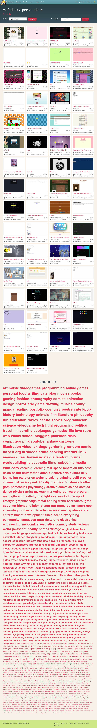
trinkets (22, 659)
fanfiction (70, 468)
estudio (5, 689)
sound (82, 664)
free (24, 596)
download (63, 713)
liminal (11, 683)
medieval (16, 672)
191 (69, 327)
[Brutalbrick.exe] (14, 76)
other (77, 575)
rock (56, 510)
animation (85, 350)
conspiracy (66, 672)
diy (47, 482)
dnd (40, 496)
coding (79, 403)
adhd (60, 698)
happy (36, 710)
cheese (49, 706)
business (85, 468)
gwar (16, 88)
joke (30, 706)
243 (69, 305)
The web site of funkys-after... (36, 259)
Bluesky (26, 723)
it (56, 537)
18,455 (68, 65)
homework (57, 679)
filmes (83, 634)
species (38, 693)
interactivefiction (86, 704)
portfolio (31, 285)
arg (18, 451)
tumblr (64, 656)
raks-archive (8, 261)
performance (32, 689)
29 (23, 370)
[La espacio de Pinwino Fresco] (83, 164)
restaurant (61, 668)
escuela (67, 653)
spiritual (88, 706)
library (88, 674)
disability (17, 702)
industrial (15, 700)
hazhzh (30, 327)
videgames (19, 710)
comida (84, 487)
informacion (6, 696)
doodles (71, 691)
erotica (46, 685)
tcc (53, 666)
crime (47, 700)
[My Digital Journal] (37, 338)
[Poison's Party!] (14, 98)
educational (56, 640)
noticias (68, 696)
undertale (62, 544)
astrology (74, 586)
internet (70, 451)
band (61, 567)
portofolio (8, 263)
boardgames (30, 631)
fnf (72, 610)
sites (51, 679)
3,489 (23, 86)
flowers (53, 541)
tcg (24, 710)
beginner (86, 708)
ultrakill (14, 693)
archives (21, 687)
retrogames (37, 676)
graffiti (30, 679)
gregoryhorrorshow (41, 263)
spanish (7, 619)
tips (9, 710)
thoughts (64, 537)
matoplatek (8, 348)
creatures (5, 706)
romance (41, 45)
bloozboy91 (31, 305)
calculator (51, 698)
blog (86, 45)
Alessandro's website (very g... (82, 281)
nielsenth (53, 65)
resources (47, 606)
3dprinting (6, 661)
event (33, 659)
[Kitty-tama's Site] (83, 54)
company (26, 691)
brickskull (7, 86)
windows (68, 596)
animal (46, 693)
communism (68, 625)
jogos (6, 589)
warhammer (29, 708)
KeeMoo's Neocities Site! (34, 128)
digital (52, 560)
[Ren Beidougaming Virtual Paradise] (14, 164)
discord (50, 544)
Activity (25, 2)
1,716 (69, 152)
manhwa (73, 640)
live (9, 689)
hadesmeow (77, 239)
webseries (55, 674)
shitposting (46, 679)
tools (25, 640)
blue (64, 634)
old (58, 648)
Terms (86, 723)
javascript (19, 529)
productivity (80, 708)
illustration (12, 446)
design (8, 403)
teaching (30, 606)
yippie (43, 241)
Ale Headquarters (78, 215)
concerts (72, 683)
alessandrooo (77, 283)
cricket (5, 672)
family (80, 599)
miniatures (54, 710)
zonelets (28, 628)
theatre (81, 567)
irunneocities (31, 348)
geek (18, 693)
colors (54, 668)
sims (47, 698)
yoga (76, 651)
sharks (77, 643)
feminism (49, 628)
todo (56, 698)
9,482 (92, 86)
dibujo (22, 693)
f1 (31, 646)
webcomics (30, 524)
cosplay (73, 544)
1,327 (23, 174)
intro (79, 592)
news (7, 472)
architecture (66, 541)
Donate (62, 723)
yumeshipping (19, 698)
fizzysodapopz (8, 239)
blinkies (33, 560)
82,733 (68, 43)
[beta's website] (37, 185)
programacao (80, 672)
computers (31, 197)
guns (69, 689)
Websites (11, 2)
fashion (23, 398)
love (78, 430)
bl (32, 619)
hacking (73, 533)
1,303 (46, 174)
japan (34, 548)
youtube (37, 441)
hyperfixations (87, 197)
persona (75, 656)
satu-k (6, 152)
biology (31, 541)
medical (19, 664)
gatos (6, 560)
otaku (47, 676)
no (80, 616)
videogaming (32, 674)
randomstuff (86, 700)
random (73, 446)
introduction (60, 606)
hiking (30, 592)
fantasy (52, 441)
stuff (30, 66)
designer (63, 708)
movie (6, 548)
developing (5, 710)
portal (83, 241)
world (56, 666)
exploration (14, 704)
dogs (43, 446)
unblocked (7, 653)
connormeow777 (78, 152)
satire (87, 698)
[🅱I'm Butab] (14, 185)
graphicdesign (26, 501)
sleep (59, 571)
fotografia (79, 625)
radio (90, 552)
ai (23, 451)
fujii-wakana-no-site (10, 370)
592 (69, 239)
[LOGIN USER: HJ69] (37, 76)
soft (78, 685)
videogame (26, 425)
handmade (41, 691)
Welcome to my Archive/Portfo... (14, 259)
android (84, 176)
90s (45, 45)
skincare (23, 661)
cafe (73, 646)
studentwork (37, 285)
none (58, 634)
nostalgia (46, 457)
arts (66, 472)
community (11, 519)
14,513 (91, 43)
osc (38, 606)
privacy (39, 625)
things (6, 643)
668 (46, 239)
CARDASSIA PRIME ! (10, 215)
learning (70, 219)
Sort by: (5, 19)
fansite (89, 619)
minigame (10, 372)
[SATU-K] (14, 142)
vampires (50, 579)
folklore (5, 687)
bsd (4, 668)
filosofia (5, 700)
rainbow (54, 706)
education (18, 419)
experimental (19, 560)
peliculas (21, 592)
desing (87, 702)
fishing (67, 668)
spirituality (49, 533)
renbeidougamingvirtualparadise (13, 174)
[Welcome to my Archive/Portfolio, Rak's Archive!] (14, 251)
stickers (43, 643)
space (7, 285)
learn (75, 670)
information (47, 552)
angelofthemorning (33, 43)
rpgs (14, 634)
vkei (84, 616)
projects (84, 219)
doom (35, 656)
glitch (55, 683)
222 (37, 45)
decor (75, 691)
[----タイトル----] (60, 120)
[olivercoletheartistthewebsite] (37, 360)
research (8, 567)
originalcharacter (83, 696)
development (18, 197)
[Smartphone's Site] (83, 316)
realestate (82, 648)
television (13, 579)
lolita (81, 646)
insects (15, 659)
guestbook (85, 132)
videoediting (70, 154)
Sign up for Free (80, 2)
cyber (53, 653)
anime (71, 387)
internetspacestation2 (10, 283)
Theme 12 (53, 325)
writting (85, 668)
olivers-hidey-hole (55, 261)
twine (46, 648)
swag (40, 110)
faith (67, 708)
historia (90, 643)
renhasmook (54, 283)
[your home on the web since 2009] (37, 32)
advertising (23, 704)
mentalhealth (38, 586)
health (16, 472)
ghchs (38, 610)
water (17, 681)
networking (72, 679)
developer (57, 596)
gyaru (38, 592)
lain (35, 589)
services (86, 653)
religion (34, 505)
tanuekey (76, 305)
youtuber (32, 698)
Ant (51, 84)
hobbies (62, 533)
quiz (42, 693)
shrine (6, 625)
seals (64, 687)
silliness (20, 708)
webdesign (43, 285)
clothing (77, 548)
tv (28, 462)
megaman (84, 88)
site (76, 564)
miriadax (22, 706)
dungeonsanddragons (72, 706)
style (14, 619)
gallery (6, 610)
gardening (57, 446)
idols (58, 700)
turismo (25, 676)
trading (48, 659)
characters (75, 501)
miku (67, 659)
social (88, 533)
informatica (17, 552)
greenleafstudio (32, 283)
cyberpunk (9, 533)
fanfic (13, 589)
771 (92, 217)
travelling (29, 637)
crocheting (52, 681)
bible (82, 670)
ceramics (89, 679)
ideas (11, 666)
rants (25, 679)
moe (67, 693)
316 (23, 283)
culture (30, 176)
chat (5, 556)
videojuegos (41, 430)
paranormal (66, 622)
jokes (12, 713)
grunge (77, 637)
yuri (71, 589)
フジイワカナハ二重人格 (11, 368)
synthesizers (25, 700)
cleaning (11, 670)
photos (44, 529)
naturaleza (14, 710)
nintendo (69, 552)
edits (8, 713)
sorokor (30, 65)
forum (41, 661)
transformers (34, 643)
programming (91, 132)
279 (92, 283)
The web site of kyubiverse (35, 215)
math (33, 472)
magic (26, 548)
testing (43, 560)
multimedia (42, 656)
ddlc (74, 710)
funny (61, 505)
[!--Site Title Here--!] (83, 120)
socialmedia (41, 637)
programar (56, 659)
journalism (27, 599)
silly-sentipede (31, 239)
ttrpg (40, 519)
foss (10, 685)
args (34, 646)
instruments (29, 704)
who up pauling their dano (57, 281)
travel (57, 307)
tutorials (87, 685)
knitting (40, 579)
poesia (79, 679)
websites (62, 560)
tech (12, 263)
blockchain (47, 691)
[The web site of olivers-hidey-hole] (60, 251)
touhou (72, 603)
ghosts (78, 683)
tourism (32, 672)
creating (5, 683)
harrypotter (24, 681)
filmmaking (77, 631)
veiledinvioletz (78, 348)
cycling (60, 683)
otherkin (5, 670)
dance (7, 491)
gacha (84, 679)
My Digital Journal (32, 346)
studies (70, 708)
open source (13, 723)
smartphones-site (78, 327)
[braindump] (14, 54)
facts (55, 702)
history (9, 414)
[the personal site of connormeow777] (83, 142)
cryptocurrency (33, 700)
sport (80, 496)
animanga (62, 666)
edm (79, 666)
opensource (90, 176)
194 (46, 327)
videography (83, 651)
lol (79, 622)
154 (92, 327)
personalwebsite (10, 88)
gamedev (60, 430)
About (56, 723)
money (43, 564)
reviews (83, 524)
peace (77, 710)
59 (92, 348)
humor (79, 606)
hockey (31, 668)
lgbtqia (29, 661)
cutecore (55, 472)
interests (40, 575)
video (26, 446)
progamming (73, 634)
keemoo (30, 130)
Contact (57, 725)
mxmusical (77, 86)
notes (10, 687)
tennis (5, 676)
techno (78, 661)
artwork (84, 666)
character (70, 687)
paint (53, 713)
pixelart (18, 491)
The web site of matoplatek (12, 346)
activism (7, 631)
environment (23, 648)
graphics (57, 482)
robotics (29, 634)
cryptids (5, 685)
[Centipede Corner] (37, 229)
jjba (47, 683)
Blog (71, 723)
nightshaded (54, 174)
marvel (64, 586)
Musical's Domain (78, 84)
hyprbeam (53, 43)
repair (26, 706)
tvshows (40, 567)
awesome (25, 643)
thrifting (24, 670)
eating (22, 672)
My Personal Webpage (34, 303)
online (6, 616)
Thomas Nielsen (55, 63)
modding (8, 599)
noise (32, 625)
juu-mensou (54, 130)
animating (82, 698)
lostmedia (51, 693)
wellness (70, 676)
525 (69, 261)
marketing (54, 491)
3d (66, 482)
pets (82, 537)
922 (92, 196)
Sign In (90, 2)
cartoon (46, 592)
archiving (41, 713)
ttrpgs (59, 552)
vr (79, 582)
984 (23, 196)
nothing (8, 564)
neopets (83, 706)
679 (23, 239)
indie (71, 496)
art (23, 45)
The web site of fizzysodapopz (13, 237)
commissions (68, 487)
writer (14, 685)
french (76, 687)
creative (21, 132)
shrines (51, 685)
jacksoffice (30, 86)
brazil (15, 674)
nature (44, 419)
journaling (10, 477)
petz (62, 679)
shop (55, 548)
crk (36, 691)
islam (39, 704)
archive (19, 219)
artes (73, 653)
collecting (8, 582)
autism (68, 575)
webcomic (66, 462)
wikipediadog (54, 196)
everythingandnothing (87, 110)
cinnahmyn (77, 196)
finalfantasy (35, 708)
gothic (83, 586)
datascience (25, 713)
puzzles (49, 599)
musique (72, 698)
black (64, 702)
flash (69, 656)
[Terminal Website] (83, 229)
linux (82, 451)
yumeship (36, 653)
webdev (61, 646)
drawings (57, 592)
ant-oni (53, 86)
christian (10, 674)
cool (37, 110)
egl (79, 670)
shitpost (88, 691)
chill (81, 668)
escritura (76, 689)
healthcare (73, 668)
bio (55, 599)
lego (27, 659)
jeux (33, 706)
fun (5, 419)
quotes (42, 683)
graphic (44, 634)
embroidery (82, 702)
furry (56, 409)
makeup (40, 491)
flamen (29, 152)
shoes (45, 670)
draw (63, 648)
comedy (61, 524)
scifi (76, 477)
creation (20, 674)
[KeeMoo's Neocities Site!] (37, 120)
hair (60, 674)
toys (29, 589)
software (69, 491)
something (37, 706)
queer (21, 457)
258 (46, 305)
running (57, 625)
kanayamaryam (63, 328)
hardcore (18, 670)
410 (92, 261)
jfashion (59, 613)
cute (77, 409)
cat (17, 482)
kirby (43, 110)
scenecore (73, 628)
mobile (19, 685)
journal (30, 350)
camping (80, 691)
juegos (74, 560)
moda (83, 544)
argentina (62, 710)
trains (90, 648)
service (51, 672)
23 (46, 370)
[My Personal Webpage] (37, 294)
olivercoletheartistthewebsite (35, 368)
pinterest (83, 628)
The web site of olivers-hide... (59, 259)
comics (7, 45)
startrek (15, 219)
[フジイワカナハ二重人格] (14, 360)
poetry (43, 176)
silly (84, 472)
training (43, 698)
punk (34, 482)
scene (58, 515)
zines (48, 515)
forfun (37, 88)
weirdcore (22, 544)
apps (41, 589)
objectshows (40, 619)
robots (21, 606)
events (89, 579)
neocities (62, 693)
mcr (62, 651)
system (51, 582)
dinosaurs (57, 637)
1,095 (92, 174)
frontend (51, 708)
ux (44, 689)
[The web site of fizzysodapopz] (14, 229)
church (38, 698)
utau (35, 628)
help (48, 653)
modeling (48, 666)
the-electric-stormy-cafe (57, 217)
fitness (24, 556)
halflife (87, 241)
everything (71, 515)
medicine (15, 596)
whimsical (11, 702)
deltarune (52, 519)
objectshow (78, 328)
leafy (28, 281)
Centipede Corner (32, 237)
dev (86, 640)
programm (16, 706)
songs (41, 628)
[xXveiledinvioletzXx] (83, 338)
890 (23, 217)
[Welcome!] (60, 98)
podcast (7, 634)
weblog (60, 350)
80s (77, 646)
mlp (85, 548)
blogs (20, 533)
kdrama (16, 666)
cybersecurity (57, 564)
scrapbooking (18, 676)
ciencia (4, 708)
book (6, 552)
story (76, 510)
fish (75, 579)
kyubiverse (31, 217)
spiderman (63, 689)
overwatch (76, 702)
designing (68, 637)
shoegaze (15, 691)
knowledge (58, 672)
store (91, 646)
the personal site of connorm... (82, 150)
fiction (43, 472)
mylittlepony (45, 687)
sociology (69, 664)
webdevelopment (12, 603)
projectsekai (69, 713)
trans (62, 501)
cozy (65, 640)
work (59, 579)
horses (34, 651)
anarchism (51, 643)
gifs (49, 619)
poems (31, 579)
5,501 (69, 108)
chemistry (10, 646)
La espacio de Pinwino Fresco (82, 172)
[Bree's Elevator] (60, 294)
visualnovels (39, 582)
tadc (79, 706)
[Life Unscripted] (60, 338)
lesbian (37, 640)
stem (27, 702)
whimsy (63, 599)
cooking (56, 451)
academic (34, 685)
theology (20, 679)
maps (34, 666)
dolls (60, 575)
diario (40, 708)
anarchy (15, 687)
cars (15, 467)
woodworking (87, 710)
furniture (65, 683)
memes (9, 457)
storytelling (33, 537)
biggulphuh (31, 196)
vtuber (21, 537)
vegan (91, 702)
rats (43, 676)
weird (7, 529)
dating (70, 704)
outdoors (7, 637)
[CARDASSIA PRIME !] (14, 207)
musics (25, 696)
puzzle (28, 582)
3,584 (46, 86)
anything (26, 564)
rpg (53, 505)
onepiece (57, 685)
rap (85, 592)
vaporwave (36, 556)
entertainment (93, 285)
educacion (18, 541)
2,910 (92, 130)
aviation (14, 679)
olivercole (30, 370)
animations (9, 592)
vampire (10, 691)
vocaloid (26, 468)
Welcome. (53, 172)
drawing (84, 154)
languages (28, 519)
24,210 (22, 65)
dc (71, 659)
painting (65, 477)
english (67, 592)
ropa (63, 664)
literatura (17, 640)
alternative (31, 552)
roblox (53, 176)
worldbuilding (14, 462)
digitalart (10, 241)
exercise (9, 704)
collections (45, 307)
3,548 (46, 130)
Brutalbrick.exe (8, 84)
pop (54, 648)
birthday (78, 596)
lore (41, 544)
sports (56, 419)
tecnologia (70, 571)
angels (16, 668)
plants (45, 505)
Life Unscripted (54, 346)
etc (21, 477)
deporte (32, 648)
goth (6, 487)
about (82, 560)
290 (46, 283)
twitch (58, 628)
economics (40, 666)
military (10, 700)
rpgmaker (34, 687)
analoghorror (79, 681)
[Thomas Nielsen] (60, 54)
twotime (63, 176)
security (73, 616)
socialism (6, 664)
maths (17, 643)
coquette (38, 599)
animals (42, 414)
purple (21, 668)
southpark (76, 659)
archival (4, 713)
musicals (29, 610)
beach (67, 702)
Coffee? (52, 215)
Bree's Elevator (54, 303)
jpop (22, 646)
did (33, 679)
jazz (50, 648)
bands (26, 668)
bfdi (75, 622)
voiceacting (84, 683)
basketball (9, 537)
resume (50, 586)
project (33, 544)
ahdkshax (53, 108)
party (72, 700)
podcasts (90, 666)
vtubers (6, 651)
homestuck (93, 241)
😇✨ (28, 63)
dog (51, 603)
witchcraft (21, 567)
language (44, 548)
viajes (54, 700)
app (74, 592)
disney (55, 696)
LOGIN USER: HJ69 (33, 84)
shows (74, 482)
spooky (80, 704)
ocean (85, 613)
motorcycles (57, 708)
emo (6, 467)
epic (69, 661)
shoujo (57, 693)
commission (61, 696)
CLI (67, 723)
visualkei (35, 704)
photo (82, 579)
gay (27, 533)
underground (72, 693)
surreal (88, 676)
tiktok (34, 664)
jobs (49, 710)
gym (90, 586)
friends (22, 505)
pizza (45, 610)
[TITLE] (83, 294)
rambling (56, 704)
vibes (85, 693)
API (75, 723)
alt (78, 619)
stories (30, 477)
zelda (52, 702)
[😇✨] (37, 54)
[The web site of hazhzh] (37, 316)
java (91, 664)
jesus (86, 646)
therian (84, 659)
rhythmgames (74, 696)
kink (62, 706)
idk (6, 197)
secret (49, 713)
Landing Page (8, 281)
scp (20, 700)
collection (56, 651)
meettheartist (16, 241)
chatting (29, 664)
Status (80, 723)
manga (8, 409)
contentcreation (79, 197)
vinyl (51, 696)
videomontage (62, 154)
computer (9, 544)
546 (46, 261)
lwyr (5, 325)
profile (85, 575)
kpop (86, 409)
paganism (5, 702)
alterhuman (38, 681)
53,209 (22, 43)
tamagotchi (10, 706)
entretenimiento (10, 708)
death (52, 634)
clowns (15, 648)
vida (28, 670)
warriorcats (40, 659)
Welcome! (53, 106)
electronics (68, 519)
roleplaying (63, 616)
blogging (89, 66)
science (9, 425)
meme (6, 596)
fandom (62, 457)
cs (48, 696)
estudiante (82, 676)
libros (23, 579)
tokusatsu (31, 713)
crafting (81, 552)
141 (23, 348)
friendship (45, 672)
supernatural (18, 656)
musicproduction (71, 685)
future (76, 700)
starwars (39, 648)
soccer (7, 541)
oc (5, 451)
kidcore (73, 672)
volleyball (65, 631)
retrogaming (78, 88)
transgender (9, 586)
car (83, 637)
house (71, 702)
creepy (43, 653)
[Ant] (60, 76)
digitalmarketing (80, 674)
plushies (48, 625)
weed (90, 659)
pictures (44, 631)
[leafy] (37, 273)
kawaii (32, 457)
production (17, 631)
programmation (7, 693)
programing (64, 425)
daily (30, 693)
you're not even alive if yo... (81, 106)
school (28, 435)
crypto (17, 571)
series (24, 482)
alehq (75, 217)
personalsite (13, 45)
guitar (71, 505)
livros (17, 646)
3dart (28, 685)
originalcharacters (73, 529)
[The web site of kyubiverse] (37, 207)
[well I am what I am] (14, 32)
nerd (62, 659)
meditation (5, 698)
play (18, 689)
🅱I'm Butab (7, 194)
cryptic (42, 350)
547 (23, 261)
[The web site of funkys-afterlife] (37, 251)
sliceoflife (38, 154)
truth (60, 687)
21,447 (45, 65)
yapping (48, 674)
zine (70, 606)
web (6, 435)
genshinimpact (88, 681)
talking (51, 683)
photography (62, 307)
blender (38, 613)
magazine (38, 679)
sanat (58, 691)
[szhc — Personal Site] (83, 251)
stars (73, 619)
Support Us (39, 2)
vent (12, 643)
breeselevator (54, 305)
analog (29, 666)
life (71, 430)
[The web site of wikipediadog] (60, 185)
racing (27, 672)
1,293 (69, 174)
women (52, 676)
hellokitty (7, 640)
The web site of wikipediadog (58, 194)
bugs (70, 564)
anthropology (41, 674)
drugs (15, 683)
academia (63, 670)
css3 (65, 706)
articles (21, 691)
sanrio (62, 496)
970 (46, 108)
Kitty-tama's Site (78, 63)
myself (32, 616)
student (45, 640)
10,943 (91, 65)
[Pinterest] (14, 294)
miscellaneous (29, 710)
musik (16, 708)
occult (35, 571)
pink (26, 441)
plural (40, 670)
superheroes (54, 687)
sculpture (70, 670)
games (77, 307)
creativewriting (36, 696)
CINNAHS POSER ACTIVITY (82, 194)
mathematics (10, 606)
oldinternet (44, 696)
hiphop (44, 622)
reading (22, 409)
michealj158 (31, 108)
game (40, 403)
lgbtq (87, 501)
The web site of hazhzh (34, 325)
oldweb (79, 541)
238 (23, 327)
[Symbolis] (37, 164)
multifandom (75, 704)
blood (39, 700)
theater (83, 643)
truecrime (6, 666)
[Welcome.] (60, 164)
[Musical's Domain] (83, 76)
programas (48, 668)
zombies (75, 708)
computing (70, 648)
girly (76, 648)
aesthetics (46, 524)
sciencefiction (59, 676)
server (50, 689)
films (52, 462)
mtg (47, 689)
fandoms (42, 541)
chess (17, 599)
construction (26, 653)
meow (61, 619)
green (52, 661)
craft (82, 619)
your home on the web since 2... (36, 41)
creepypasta (33, 596)
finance (51, 575)
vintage (55, 529)
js (78, 668)
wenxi (6, 65)
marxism (59, 702)
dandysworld (56, 689)
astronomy (50, 556)
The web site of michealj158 (35, 106)
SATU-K (6, 150)
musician (45, 710)
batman (40, 689)
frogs (75, 676)
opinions (70, 710)
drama (53, 664)
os (84, 691)
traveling (47, 616)
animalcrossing (44, 704)
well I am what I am (9, 41)
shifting (46, 708)
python (72, 599)
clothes (24, 510)
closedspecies (28, 683)
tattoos (12, 664)
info (35, 564)
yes (24, 664)
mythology (17, 610)
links (52, 610)
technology (25, 414)
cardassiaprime (9, 217)
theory (81, 687)
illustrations (24, 689)
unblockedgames (65, 700)
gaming (9, 398)
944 (69, 196)
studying (14, 616)
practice (32, 691)
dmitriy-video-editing (56, 152)
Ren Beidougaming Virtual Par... (13, 172)
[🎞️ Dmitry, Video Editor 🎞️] (60, 142)
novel (54, 646)
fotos (35, 702)
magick (58, 706)
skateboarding (52, 589)
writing (60, 110)
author (68, 666)
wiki (57, 586)
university (36, 683)
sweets (30, 696)
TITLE (75, 303)
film (53, 414)
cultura (87, 664)
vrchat (80, 700)
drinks (20, 713)
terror (4, 674)
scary (87, 672)
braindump (7, 63)
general (30, 676)
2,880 (23, 152)
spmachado (31, 174)
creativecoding (9, 66)
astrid (67, 45)
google (23, 702)
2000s (53, 350)
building (20, 683)
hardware (15, 661)
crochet (85, 477)
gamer (82, 656)
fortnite (79, 610)
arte (30, 403)
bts (49, 637)
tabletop (58, 664)
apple (20, 696)
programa (66, 674)
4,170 (92, 108)
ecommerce (69, 643)
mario (5, 648)
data (67, 619)
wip (82, 564)
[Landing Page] (14, 273)
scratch (67, 646)
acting (27, 646)
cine (54, 616)
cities (92, 710)
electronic (60, 643)
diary (76, 45)
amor (39, 616)
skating (67, 651)
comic (86, 446)
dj (72, 651)
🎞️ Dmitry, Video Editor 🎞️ (58, 150)
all (4, 579)
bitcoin (57, 661)
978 (46, 196)
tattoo (63, 681)
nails (65, 676)
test (6, 328)
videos (31, 451)
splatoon (45, 596)
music (55, 285)
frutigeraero (47, 571)
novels (59, 610)
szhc (75, 261)
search (10, 672)
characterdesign (73, 613)
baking (53, 477)
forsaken (58, 176)
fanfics (82, 685)
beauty (33, 529)
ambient (10, 676)
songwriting (66, 698)
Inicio (28, 150)
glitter (33, 693)
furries (26, 571)
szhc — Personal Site (79, 259)
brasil (37, 634)
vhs (36, 668)
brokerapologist (9, 305)
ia (81, 693)
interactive (42, 603)
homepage (34, 670)
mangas (74, 666)
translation (28, 656)
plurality (49, 651)
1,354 (92, 152)
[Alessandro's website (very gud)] (83, 273)
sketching (23, 666)
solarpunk (26, 698)
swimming (84, 661)
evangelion (44, 702)
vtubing (31, 702)
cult (24, 708)
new (51, 700)
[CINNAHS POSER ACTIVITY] (83, 185)
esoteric (27, 687)
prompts (16, 713)
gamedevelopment (22, 575)
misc (49, 646)
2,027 (46, 152)
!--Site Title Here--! (78, 128)
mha (49, 702)
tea (45, 646)
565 (69, 86)
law (38, 622)
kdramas (30, 681)
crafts (43, 451)
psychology (36, 487)
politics (81, 425)
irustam (76, 130)
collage (23, 66)
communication (14, 696)
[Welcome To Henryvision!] (14, 120)
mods (46, 681)
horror (21, 403)
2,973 (69, 130)
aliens (64, 589)
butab (6, 196)
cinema (8, 482)
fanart (80, 505)
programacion (75, 419)
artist (64, 110)
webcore (36, 533)
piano (67, 610)
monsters (76, 664)
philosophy (83, 414)
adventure (21, 613)
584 (92, 239)
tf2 (38, 631)
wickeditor (8, 132)
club (58, 710)
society (24, 685)
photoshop (58, 713)
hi (15, 664)
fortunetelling (17, 372)
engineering (11, 524)
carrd (30, 613)
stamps (78, 589)
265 (23, 305)
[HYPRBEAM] (60, 32)
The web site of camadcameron (59, 237)
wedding (38, 672)
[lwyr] (14, 316)
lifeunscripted (54, 348)
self (66, 710)
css (53, 496)
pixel (10, 622)
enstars (72, 674)
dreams (73, 582)
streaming (10, 510)
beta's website (31, 194)
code (84, 510)
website (41, 477)
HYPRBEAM (54, 41)
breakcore (8, 628)
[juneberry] (83, 32)
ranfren (45, 713)
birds (17, 564)
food (23, 393)
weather (46, 661)
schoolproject (70, 681)
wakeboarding (70, 307)
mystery (88, 596)
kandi (35, 661)
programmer (7, 656)
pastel (21, 651)
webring (40, 710)
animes (7, 571)
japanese (51, 567)
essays (85, 582)
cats (44, 393)
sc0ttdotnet (77, 108)
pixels (80, 603)
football (85, 482)
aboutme (68, 176)
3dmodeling (18, 637)
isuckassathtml (20, 285)
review (88, 689)
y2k (11, 451)
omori (80, 640)
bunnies (18, 622)
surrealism (63, 661)
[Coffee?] (60, 207)
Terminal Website (78, 237)
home (13, 625)
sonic (60, 241)
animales (89, 656)
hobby (47, 613)
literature (39, 176)
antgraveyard (8, 43)
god (4, 646)
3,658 (23, 130)
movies (63, 393)
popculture (61, 603)
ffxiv (64, 628)
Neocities (5, 723)
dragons (88, 606)
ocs (48, 409)
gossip (66, 704)
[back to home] (3, 3)
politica (36, 713)
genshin (19, 582)
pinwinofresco (77, 174)
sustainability (7, 679)
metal (42, 501)
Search (18, 2)
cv (43, 681)
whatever (41, 651)
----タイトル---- (54, 128)
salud (73, 661)
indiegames (54, 622)
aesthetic (39, 462)
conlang (14, 689)
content (5, 691)
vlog (31, 640)
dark (5, 622)
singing (84, 66)
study (72, 524)
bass (19, 704)
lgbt (47, 496)
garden (13, 681)
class (43, 700)
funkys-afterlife (31, 261)
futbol (26, 586)
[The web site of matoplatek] (14, 338)
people (48, 664)
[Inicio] (37, 142)
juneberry (76, 41)
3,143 (46, 43)
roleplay (46, 510)
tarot (19, 586)
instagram (12, 698)
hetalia (59, 681)
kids (72, 689)
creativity (29, 496)
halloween (51, 670)
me (5, 496)
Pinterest (6, 303)
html (49, 425)
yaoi (31, 567)
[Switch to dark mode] (95, 2)
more (39, 702)
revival (77, 698)
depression (6, 681)
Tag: (55, 19)
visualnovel (9, 668)
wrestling (18, 628)
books (34, 176)
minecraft (21, 430)
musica (66, 403)
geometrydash (44, 706)
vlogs (39, 687)
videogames (62, 45)
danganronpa (29, 622)
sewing (66, 510)
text (25, 674)
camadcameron (55, 239)
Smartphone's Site (78, 325)
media (81, 462)
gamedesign (29, 603)
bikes (26, 693)
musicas (40, 685)
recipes (21, 619)
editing (52, 501)
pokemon (58, 435)
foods (19, 625)
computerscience (58, 88)
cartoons (66, 441)
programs (82, 689)
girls (9, 648)
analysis (87, 670)
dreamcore (8, 613)
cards (63, 685)
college (15, 651)
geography (55, 631)
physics (84, 556)
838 (46, 217)
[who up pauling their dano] (60, 273)
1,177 (23, 108)
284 (69, 283)
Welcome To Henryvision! (11, 128)
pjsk (28, 619)
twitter (4, 704)
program (83, 491)
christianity (87, 622)
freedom (41, 668)
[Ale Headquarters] (83, 207)
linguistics (62, 582)
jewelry (20, 634)
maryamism (54, 327)
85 (69, 348)
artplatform (38, 241)
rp (53, 613)
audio (54, 619)
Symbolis (29, 172)
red (43, 708)
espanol (51, 704)
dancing (21, 589)
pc (10, 651)
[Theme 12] (60, 316)
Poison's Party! (8, 106)
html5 (6, 575)
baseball (79, 653)
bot (67, 691)
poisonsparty (8, 108)
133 (46, 348)
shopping (65, 548)
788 (69, 217)
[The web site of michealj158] (37, 98)
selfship (86, 687)
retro (30, 307)
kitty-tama (76, 65)
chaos (78, 693)
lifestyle (8, 501)
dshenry (7, 130)
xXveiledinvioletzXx (79, 346)
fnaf (81, 533)
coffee (74, 537)
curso (66, 679)
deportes (24, 616)
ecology (60, 653)
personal (19, 45)
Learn (31, 2)
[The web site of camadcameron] (60, 229)
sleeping (83, 571)
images (27, 651)
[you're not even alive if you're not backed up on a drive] (83, 98)
